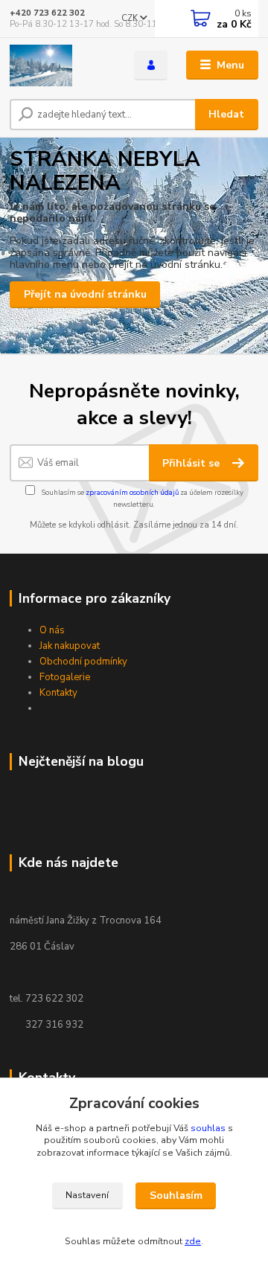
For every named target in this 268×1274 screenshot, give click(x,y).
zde (193, 1241)
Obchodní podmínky (83, 661)
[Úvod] (61, 65)
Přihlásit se (192, 463)
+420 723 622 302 (47, 13)
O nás (52, 630)
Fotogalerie (64, 677)
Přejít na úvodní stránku (85, 294)
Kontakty (58, 693)
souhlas (208, 1128)
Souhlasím (176, 1195)
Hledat (226, 114)
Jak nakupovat (69, 646)
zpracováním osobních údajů (132, 492)
